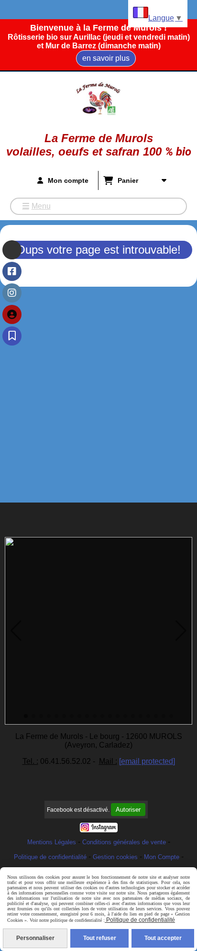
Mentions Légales (51, 842)
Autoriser (128, 809)
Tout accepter (163, 938)
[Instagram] (12, 292)
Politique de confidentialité (50, 857)
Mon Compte (161, 857)
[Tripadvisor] (12, 249)
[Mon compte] (12, 314)
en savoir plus (106, 58)
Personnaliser (35, 938)
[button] (16, 630)
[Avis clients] (12, 336)
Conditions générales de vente (124, 842)
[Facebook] (12, 271)
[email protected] (147, 761)
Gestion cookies (115, 857)
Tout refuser (99, 938)
